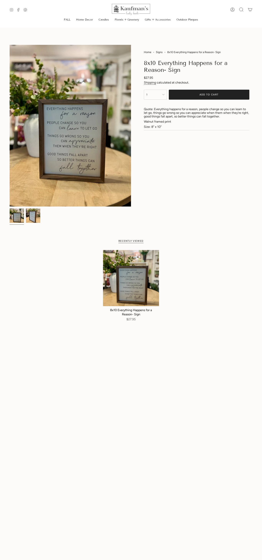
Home (147, 52)
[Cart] (250, 9)
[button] (84, 20)
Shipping (150, 82)
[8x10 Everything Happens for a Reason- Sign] (131, 278)
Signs (159, 52)
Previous (9, 126)
